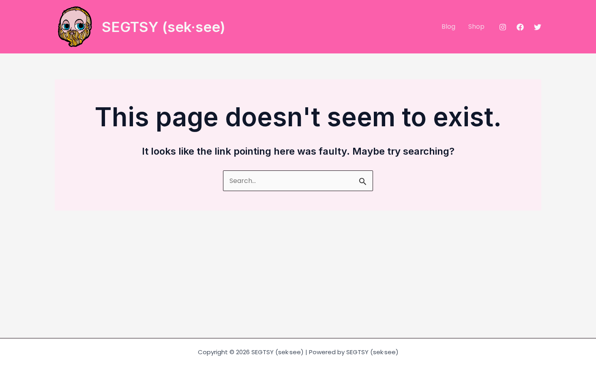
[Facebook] (520, 27)
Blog (448, 26)
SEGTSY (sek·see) (163, 26)
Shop (476, 26)
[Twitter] (537, 27)
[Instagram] (502, 27)
